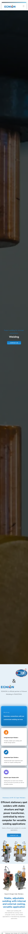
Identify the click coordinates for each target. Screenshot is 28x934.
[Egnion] (10, 6)
